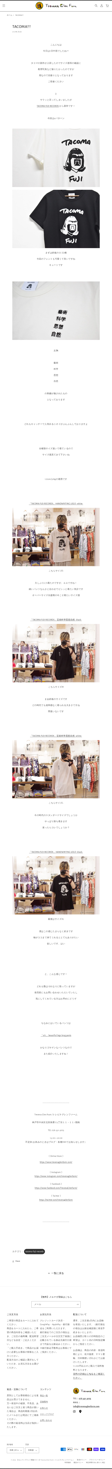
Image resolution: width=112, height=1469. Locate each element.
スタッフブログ (47, 1414)
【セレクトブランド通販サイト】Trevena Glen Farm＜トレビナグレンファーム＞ (45, 1460)
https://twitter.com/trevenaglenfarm (56, 1200)
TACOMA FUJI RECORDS (48, 106)
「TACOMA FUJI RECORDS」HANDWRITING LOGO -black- (56, 852)
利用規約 (68, 1462)
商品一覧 (44, 1396)
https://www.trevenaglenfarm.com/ (56, 1162)
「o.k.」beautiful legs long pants (56, 1035)
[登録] (77, 1304)
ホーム (9, 15)
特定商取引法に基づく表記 (95, 1462)
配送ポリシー (78, 1462)
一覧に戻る (57, 1273)
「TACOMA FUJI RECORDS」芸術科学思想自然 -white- (56, 736)
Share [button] (17, 1261)
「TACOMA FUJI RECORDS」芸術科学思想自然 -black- (56, 620)
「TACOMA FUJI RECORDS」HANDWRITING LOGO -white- (56, 504)
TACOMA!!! (19, 15)
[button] (4, 5)
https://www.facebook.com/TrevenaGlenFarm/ (56, 1188)
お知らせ (44, 1408)
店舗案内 (44, 1402)
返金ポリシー (81, 1460)
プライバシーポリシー (97, 1460)
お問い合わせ (46, 1420)
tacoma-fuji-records (34, 1251)
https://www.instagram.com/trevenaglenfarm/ (56, 1176)
